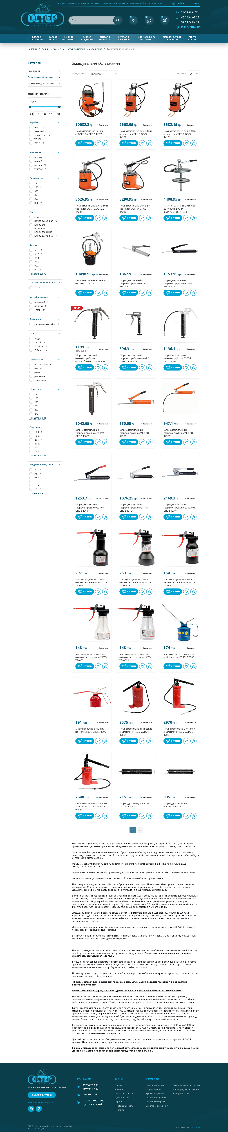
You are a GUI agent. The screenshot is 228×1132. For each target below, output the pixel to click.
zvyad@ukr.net (189, 12)
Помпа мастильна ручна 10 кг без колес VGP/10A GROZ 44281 (91, 208)
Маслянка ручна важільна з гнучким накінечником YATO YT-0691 (91, 657)
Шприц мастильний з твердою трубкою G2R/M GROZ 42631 (89, 507)
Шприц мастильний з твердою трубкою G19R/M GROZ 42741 (134, 283)
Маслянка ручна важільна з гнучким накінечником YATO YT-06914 (91, 582)
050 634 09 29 (190, 17)
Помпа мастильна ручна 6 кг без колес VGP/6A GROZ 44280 (135, 208)
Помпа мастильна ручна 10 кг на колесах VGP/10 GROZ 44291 (179, 134)
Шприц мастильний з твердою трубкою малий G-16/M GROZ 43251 (134, 358)
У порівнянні (105, 143)
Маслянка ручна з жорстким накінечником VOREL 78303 (178, 655)
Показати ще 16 (37, 417)
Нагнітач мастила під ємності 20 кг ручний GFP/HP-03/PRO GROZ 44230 (179, 208)
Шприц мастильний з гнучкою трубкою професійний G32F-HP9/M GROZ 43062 (90, 358)
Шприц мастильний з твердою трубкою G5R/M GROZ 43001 (89, 432)
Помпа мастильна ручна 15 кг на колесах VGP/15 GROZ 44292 (135, 134)
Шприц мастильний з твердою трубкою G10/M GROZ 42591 (177, 283)
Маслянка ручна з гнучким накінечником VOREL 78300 (90, 730)
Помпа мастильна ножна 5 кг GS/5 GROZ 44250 (91, 282)
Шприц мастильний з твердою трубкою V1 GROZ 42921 (178, 432)
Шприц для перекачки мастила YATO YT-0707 (176, 805)
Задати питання (190, 27)
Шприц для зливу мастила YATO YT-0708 (134, 805)
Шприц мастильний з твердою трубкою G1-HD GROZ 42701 (133, 507)
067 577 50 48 (190, 21)
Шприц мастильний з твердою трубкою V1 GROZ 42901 (134, 432)
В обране (98, 143)
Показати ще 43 (37, 273)
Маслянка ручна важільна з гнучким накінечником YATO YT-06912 (179, 582)
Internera (195, 1127)
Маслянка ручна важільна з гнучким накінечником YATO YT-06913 (135, 582)
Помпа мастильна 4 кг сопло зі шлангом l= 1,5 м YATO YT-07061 (91, 806)
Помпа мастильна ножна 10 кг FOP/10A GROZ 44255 (90, 132)
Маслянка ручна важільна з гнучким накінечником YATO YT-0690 (135, 657)
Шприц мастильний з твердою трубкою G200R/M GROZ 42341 (179, 507)
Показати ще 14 (37, 455)
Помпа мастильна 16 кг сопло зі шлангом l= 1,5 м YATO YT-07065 (135, 731)
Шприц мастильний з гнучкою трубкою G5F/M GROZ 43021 (177, 358)
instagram (31, 1109)
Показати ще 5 (37, 493)
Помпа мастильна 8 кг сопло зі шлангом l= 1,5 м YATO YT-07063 (179, 731)
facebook (39, 1109)
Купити (87, 143)
